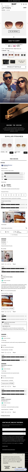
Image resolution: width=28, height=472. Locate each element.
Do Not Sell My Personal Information (7, 467)
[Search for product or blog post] (21, 4)
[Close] (22, 454)
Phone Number (6, 431)
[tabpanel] (14, 23)
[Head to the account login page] (24, 4)
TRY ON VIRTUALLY (13, 31)
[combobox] (3, 433)
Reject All (14, 467)
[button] (12, 155)
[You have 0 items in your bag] (26, 4)
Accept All (20, 467)
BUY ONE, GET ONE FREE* (14, 1)
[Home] (14, 4)
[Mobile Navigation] (2, 4)
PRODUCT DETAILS (14, 67)
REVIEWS (14, 159)
